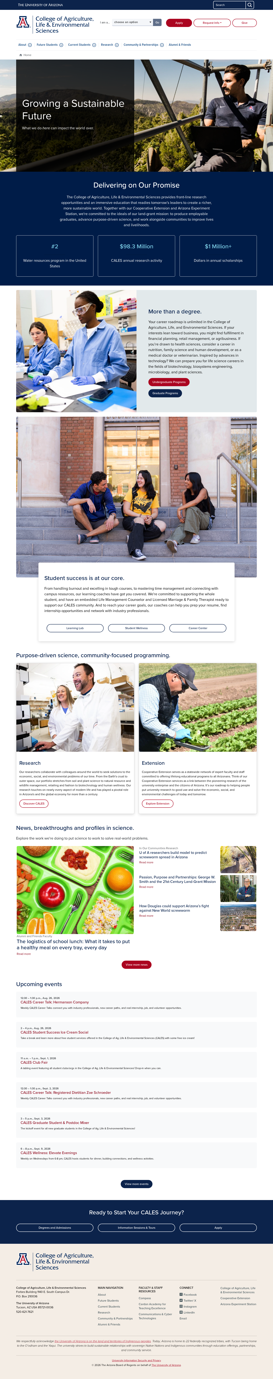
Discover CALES (33, 803)
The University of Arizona (166, 1365)
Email (183, 1318)
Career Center (198, 628)
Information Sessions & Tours (136, 1228)
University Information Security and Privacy (136, 1360)
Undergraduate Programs (169, 382)
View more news (136, 965)
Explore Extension (157, 803)
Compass (145, 1298)
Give (245, 23)
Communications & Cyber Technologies (155, 1316)
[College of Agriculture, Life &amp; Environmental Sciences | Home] (54, 25)
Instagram (190, 1306)
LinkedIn (189, 1312)
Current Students (79, 45)
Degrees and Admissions (55, 1228)
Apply (179, 23)
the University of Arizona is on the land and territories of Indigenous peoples (103, 1341)
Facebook (190, 1295)
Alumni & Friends (180, 45)
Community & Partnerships (141, 45)
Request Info (211, 23)
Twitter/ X (190, 1301)
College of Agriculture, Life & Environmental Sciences (238, 1290)
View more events (136, 1184)
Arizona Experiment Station (238, 1304)
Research (107, 45)
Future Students (47, 45)
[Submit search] (250, 5)
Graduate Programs (165, 393)
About (22, 45)
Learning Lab (75, 628)
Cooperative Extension (235, 1298)
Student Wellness (136, 628)
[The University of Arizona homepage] (40, 5)
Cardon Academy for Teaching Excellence (152, 1306)
